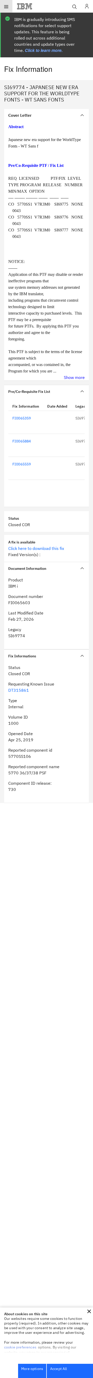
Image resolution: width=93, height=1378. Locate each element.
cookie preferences (20, 1347)
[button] (89, 1311)
